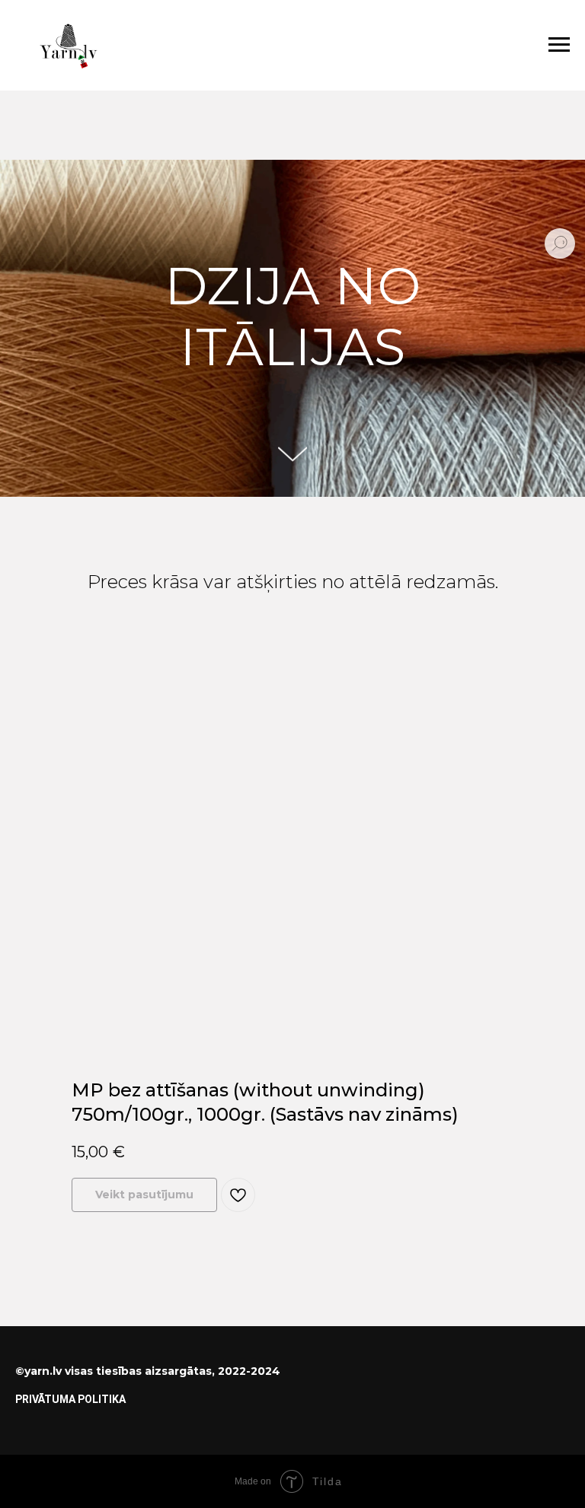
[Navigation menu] (559, 44)
